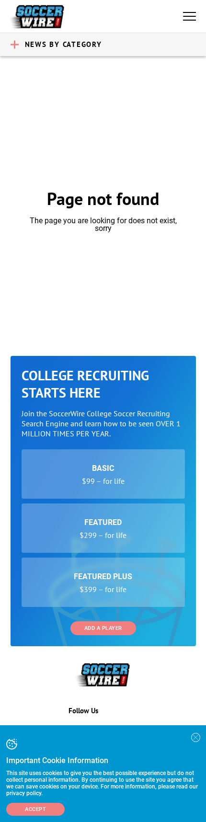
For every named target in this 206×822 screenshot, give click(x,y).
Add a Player (103, 628)
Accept (35, 809)
